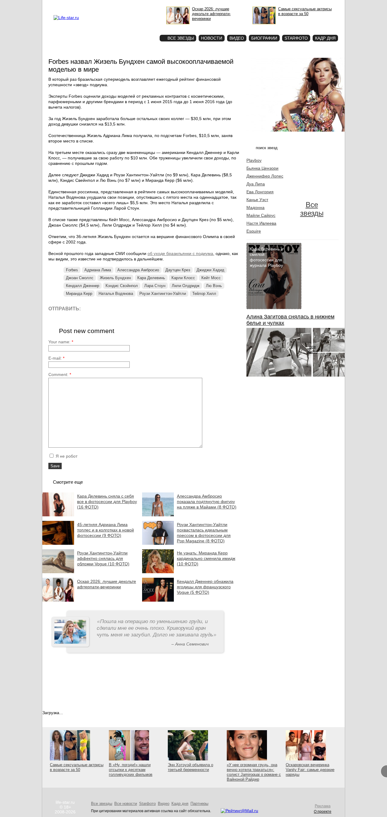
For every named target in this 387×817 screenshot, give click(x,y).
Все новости (125, 803)
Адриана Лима (97, 270)
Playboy (254, 160)
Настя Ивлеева (261, 223)
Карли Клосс (183, 278)
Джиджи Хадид (210, 270)
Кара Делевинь (151, 278)
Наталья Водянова (116, 293)
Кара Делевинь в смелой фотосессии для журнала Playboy (266, 257)
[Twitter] (116, 308)
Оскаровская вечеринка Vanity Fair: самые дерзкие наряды (310, 770)
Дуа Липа (255, 183)
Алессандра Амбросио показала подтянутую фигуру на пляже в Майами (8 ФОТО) (206, 501)
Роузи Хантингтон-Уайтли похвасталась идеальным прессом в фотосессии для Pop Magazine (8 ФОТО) (204, 532)
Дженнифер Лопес (264, 176)
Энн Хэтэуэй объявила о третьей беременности (190, 767)
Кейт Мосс (211, 278)
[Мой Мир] (143, 308)
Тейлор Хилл (204, 293)
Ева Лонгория (260, 191)
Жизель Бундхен (115, 278)
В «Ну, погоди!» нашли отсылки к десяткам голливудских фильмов (130, 770)
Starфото (137, 27)
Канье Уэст (257, 199)
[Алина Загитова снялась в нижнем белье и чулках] (278, 375)
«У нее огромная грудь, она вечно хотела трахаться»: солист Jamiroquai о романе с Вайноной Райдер (254, 772)
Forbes (72, 270)
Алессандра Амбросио (138, 270)
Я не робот (65, 456)
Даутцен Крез (177, 270)
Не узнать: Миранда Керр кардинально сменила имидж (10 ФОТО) (206, 558)
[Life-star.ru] (66, 17)
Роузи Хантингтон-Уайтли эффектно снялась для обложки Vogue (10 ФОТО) (103, 558)
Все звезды (312, 209)
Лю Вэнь (214, 285)
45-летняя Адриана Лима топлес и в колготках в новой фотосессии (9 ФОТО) (105, 530)
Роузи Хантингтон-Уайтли (162, 293)
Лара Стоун (154, 285)
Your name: (60, 341)
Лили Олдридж (186, 285)
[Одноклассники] (130, 308)
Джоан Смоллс (79, 278)
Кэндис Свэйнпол (122, 285)
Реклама (108, 5)
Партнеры (199, 803)
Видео (236, 38)
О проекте (91, 5)
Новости (211, 38)
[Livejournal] (89, 308)
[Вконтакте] (102, 308)
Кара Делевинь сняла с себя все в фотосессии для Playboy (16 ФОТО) (107, 501)
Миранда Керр (79, 293)
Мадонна (255, 207)
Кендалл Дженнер (82, 285)
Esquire (253, 231)
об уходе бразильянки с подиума (180, 253)
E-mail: (56, 358)
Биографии (264, 38)
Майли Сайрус (260, 215)
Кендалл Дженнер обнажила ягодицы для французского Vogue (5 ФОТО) (205, 587)
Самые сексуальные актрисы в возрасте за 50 (76, 767)
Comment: (59, 374)
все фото (312, 349)
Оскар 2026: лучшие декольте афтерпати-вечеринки (106, 584)
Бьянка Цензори (262, 168)
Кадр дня (325, 38)
